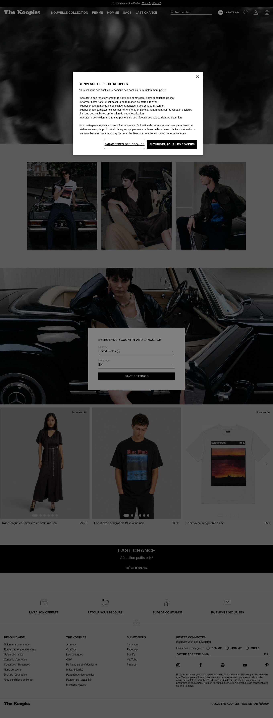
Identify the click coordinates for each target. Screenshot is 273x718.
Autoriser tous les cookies (172, 144)
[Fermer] (197, 76)
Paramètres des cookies (125, 144)
